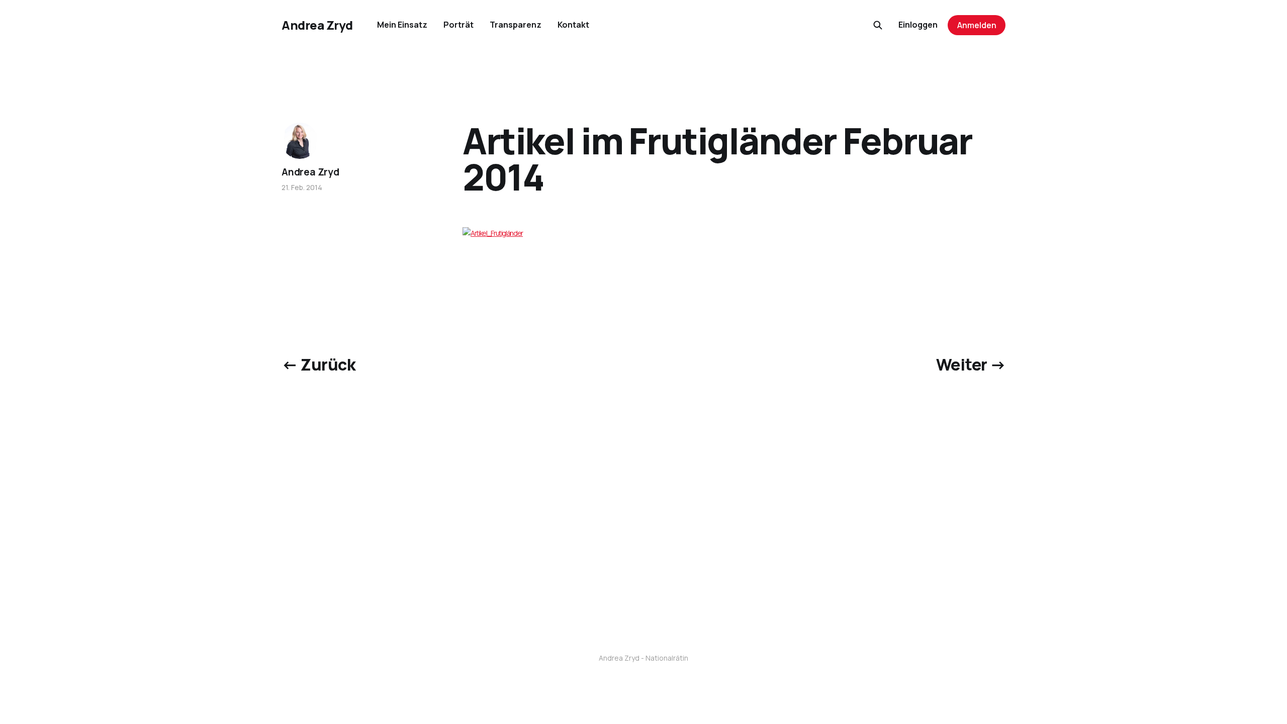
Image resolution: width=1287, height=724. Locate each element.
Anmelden (976, 25)
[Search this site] (877, 25)
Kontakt (573, 24)
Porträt (458, 24)
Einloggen (918, 24)
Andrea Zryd (317, 25)
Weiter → (970, 364)
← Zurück (318, 364)
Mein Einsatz (402, 24)
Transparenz (515, 24)
